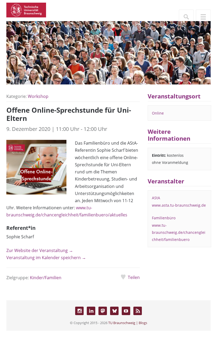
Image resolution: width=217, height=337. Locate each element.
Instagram (79, 311)
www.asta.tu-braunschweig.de (179, 205)
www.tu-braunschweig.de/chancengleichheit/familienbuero (178, 232)
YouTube (126, 311)
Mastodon (102, 311)
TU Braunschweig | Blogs (127, 322)
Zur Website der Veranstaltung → (39, 250)
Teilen (134, 277)
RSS (137, 311)
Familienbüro (163, 217)
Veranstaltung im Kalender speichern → (46, 257)
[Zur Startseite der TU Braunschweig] (26, 9)
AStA (156, 197)
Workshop (38, 96)
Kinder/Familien (45, 278)
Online (158, 113)
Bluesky (114, 311)
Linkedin (91, 311)
